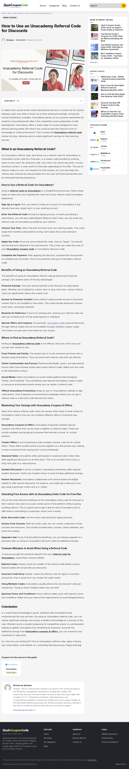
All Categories (50, 742)
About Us (76, 734)
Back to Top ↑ (121, 764)
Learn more (92, 760)
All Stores (48, 738)
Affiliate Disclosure (109, 734)
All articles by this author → (24, 710)
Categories (54, 5)
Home (4, 13)
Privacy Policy (107, 738)
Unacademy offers (57, 323)
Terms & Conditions (110, 742)
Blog (64, 5)
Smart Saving (18, 13)
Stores (43, 5)
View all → (94, 62)
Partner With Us (79, 738)
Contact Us (75, 5)
